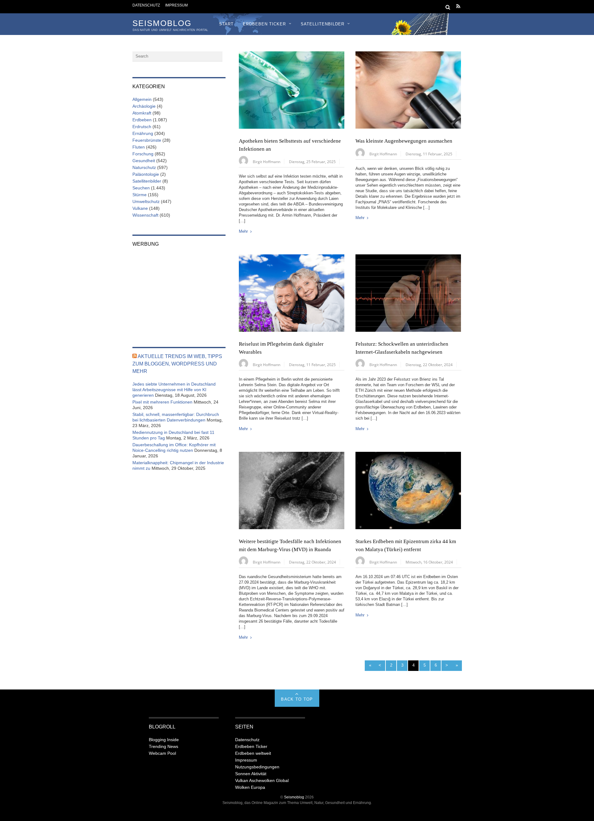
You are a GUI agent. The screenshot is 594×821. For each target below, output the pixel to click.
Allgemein (142, 99)
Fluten (138, 147)
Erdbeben (142, 119)
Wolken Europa (250, 787)
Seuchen (141, 187)
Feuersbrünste (146, 140)
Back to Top (297, 699)
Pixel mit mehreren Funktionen (162, 402)
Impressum (176, 5)
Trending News (163, 746)
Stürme (139, 194)
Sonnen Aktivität (250, 773)
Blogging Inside (164, 739)
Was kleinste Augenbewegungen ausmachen (403, 141)
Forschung (142, 153)
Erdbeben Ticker (264, 24)
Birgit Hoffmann (266, 161)
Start (226, 24)
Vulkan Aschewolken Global (262, 780)
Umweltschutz (146, 201)
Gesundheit (143, 160)
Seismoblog (294, 797)
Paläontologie (145, 174)
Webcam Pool (162, 753)
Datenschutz (146, 5)
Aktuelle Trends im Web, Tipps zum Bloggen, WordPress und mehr (177, 364)
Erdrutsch (141, 126)
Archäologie (144, 106)
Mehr (243, 231)
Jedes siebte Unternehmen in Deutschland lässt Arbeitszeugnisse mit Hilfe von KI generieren (174, 390)
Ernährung (142, 133)
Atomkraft (141, 112)
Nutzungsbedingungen (257, 766)
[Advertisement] (179, 292)
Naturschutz (144, 167)
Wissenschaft (145, 215)
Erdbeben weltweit (253, 753)
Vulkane (140, 208)
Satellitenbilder (322, 24)
